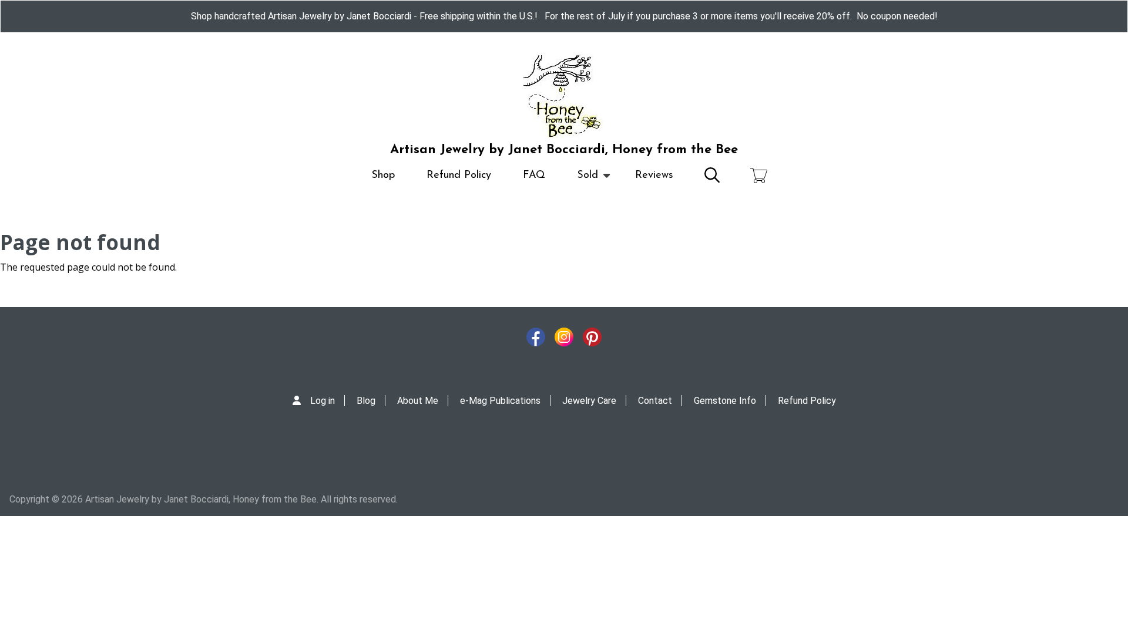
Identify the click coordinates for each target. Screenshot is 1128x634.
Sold (579, 180)
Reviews (654, 175)
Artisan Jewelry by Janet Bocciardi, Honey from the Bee (564, 150)
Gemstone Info (725, 400)
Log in (322, 400)
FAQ (534, 175)
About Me (417, 400)
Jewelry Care (589, 400)
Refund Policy (459, 175)
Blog (366, 400)
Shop (383, 175)
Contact (655, 400)
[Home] (564, 96)
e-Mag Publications (500, 400)
